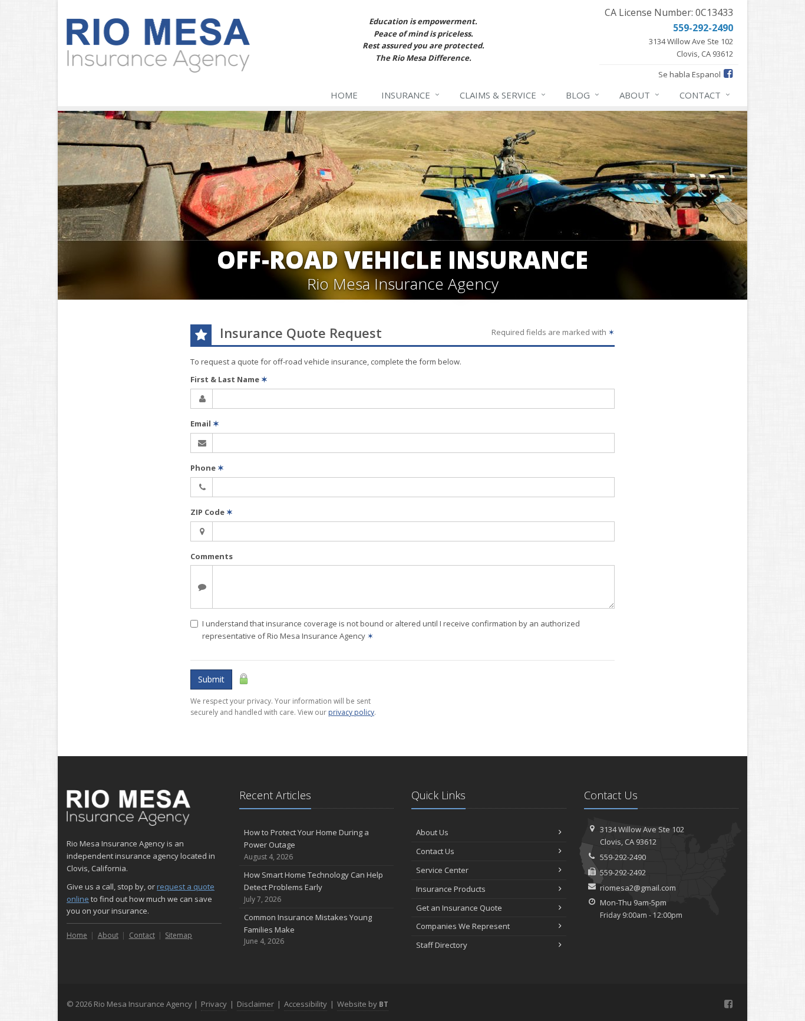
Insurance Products (451, 889)
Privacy (214, 1004)
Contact (704, 94)
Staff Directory (441, 945)
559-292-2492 (623, 872)
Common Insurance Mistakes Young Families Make (308, 929)
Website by (362, 1004)
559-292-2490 (623, 857)
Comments (211, 556)
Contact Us (435, 851)
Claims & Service (503, 94)
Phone (207, 467)
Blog (582, 94)
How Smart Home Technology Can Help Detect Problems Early (313, 886)
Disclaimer (255, 1004)
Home (344, 95)
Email (204, 423)
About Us (432, 832)
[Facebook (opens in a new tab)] (728, 73)
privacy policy (351, 712)
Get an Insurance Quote (459, 907)
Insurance (410, 94)
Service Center (442, 870)
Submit (211, 679)
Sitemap (178, 935)
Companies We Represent (463, 926)
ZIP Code (211, 512)
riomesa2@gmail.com (638, 887)
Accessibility (305, 1004)
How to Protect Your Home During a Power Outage (306, 844)
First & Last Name (229, 379)
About (639, 94)
